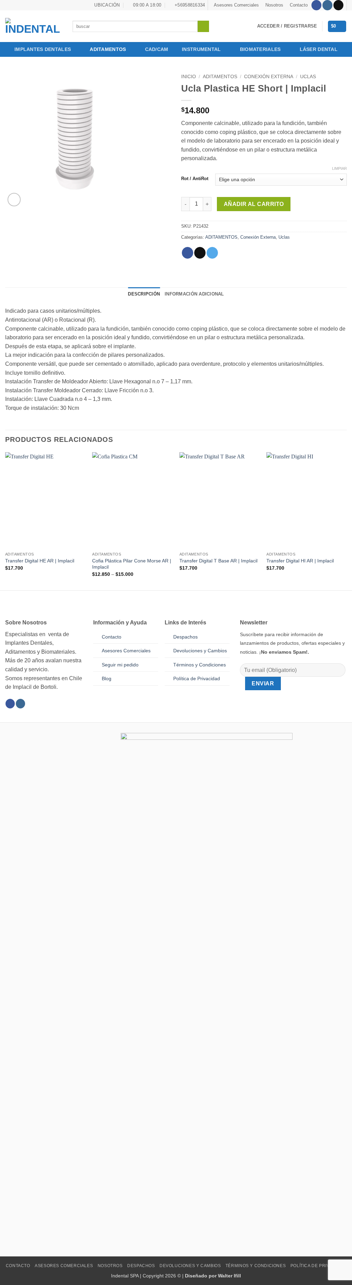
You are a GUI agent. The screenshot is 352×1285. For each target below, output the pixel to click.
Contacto (299, 5)
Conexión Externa (268, 76)
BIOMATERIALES (260, 49)
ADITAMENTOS (108, 49)
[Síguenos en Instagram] (327, 5)
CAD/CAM (156, 49)
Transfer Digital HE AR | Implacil (39, 560)
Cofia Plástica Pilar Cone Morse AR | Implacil (131, 564)
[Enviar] (203, 26)
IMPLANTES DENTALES (42, 49)
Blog (106, 678)
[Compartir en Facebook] (187, 253)
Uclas (308, 76)
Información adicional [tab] (194, 294)
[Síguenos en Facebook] (316, 5)
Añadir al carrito (254, 204)
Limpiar (339, 168)
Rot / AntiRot (194, 178)
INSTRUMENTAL (201, 49)
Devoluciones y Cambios (200, 650)
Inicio (188, 76)
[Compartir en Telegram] (212, 253)
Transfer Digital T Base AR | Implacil (218, 560)
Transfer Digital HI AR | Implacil (300, 560)
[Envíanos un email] (338, 5)
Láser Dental (319, 49)
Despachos (185, 637)
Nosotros (274, 5)
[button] (287, 26)
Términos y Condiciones (256, 1265)
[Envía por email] (200, 253)
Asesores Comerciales (236, 5)
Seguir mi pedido (120, 664)
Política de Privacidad (196, 678)
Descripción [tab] (144, 294)
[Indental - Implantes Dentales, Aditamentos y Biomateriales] (33, 26)
